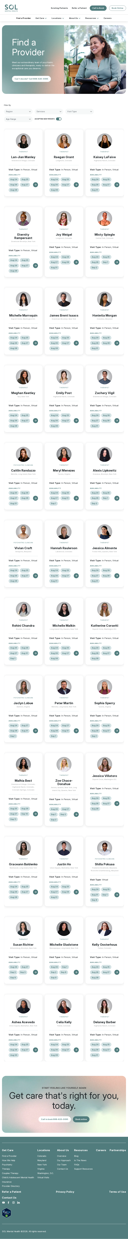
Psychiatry (7, 1164)
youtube (3, 1202)
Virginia (40, 1169)
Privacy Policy (65, 1191)
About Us (73, 18)
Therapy (6, 1169)
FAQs (76, 1164)
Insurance (7, 1182)
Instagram (13, 1202)
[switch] (59, 118)
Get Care (40, 18)
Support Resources (83, 1169)
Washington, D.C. (45, 1173)
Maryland (41, 1160)
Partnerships (118, 1150)
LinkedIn (18, 1202)
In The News (80, 1160)
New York (42, 1164)
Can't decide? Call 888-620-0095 (31, 79)
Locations (56, 18)
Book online (81, 1119)
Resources (90, 18)
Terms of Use (117, 1191)
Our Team (61, 1164)
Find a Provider (23, 18)
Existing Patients (59, 8)
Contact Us (62, 1169)
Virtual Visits (43, 1177)
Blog (76, 1156)
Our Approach (64, 1160)
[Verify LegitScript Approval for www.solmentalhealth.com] (11, 1213)
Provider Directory (11, 1186)
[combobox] (18, 111)
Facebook (8, 1202)
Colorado (41, 1156)
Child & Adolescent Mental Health (18, 1177)
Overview (61, 1156)
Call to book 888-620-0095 (54, 1119)
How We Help (8, 1160)
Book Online (117, 8)
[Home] (11, 8)
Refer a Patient (79, 8)
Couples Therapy (10, 1173)
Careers (108, 18)
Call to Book (98, 8)
